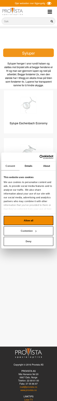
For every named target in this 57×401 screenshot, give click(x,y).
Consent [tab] (10, 165)
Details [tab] (28, 165)
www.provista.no (28, 390)
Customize (27, 230)
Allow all (28, 220)
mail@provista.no (28, 386)
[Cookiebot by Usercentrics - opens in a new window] (40, 157)
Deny (28, 241)
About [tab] (46, 165)
